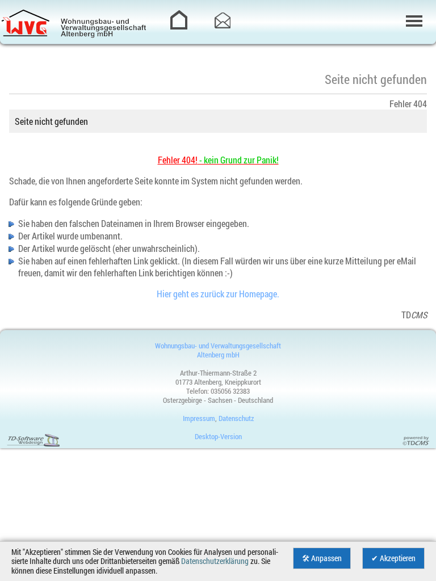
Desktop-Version (218, 436)
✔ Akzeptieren (393, 558)
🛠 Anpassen (322, 558)
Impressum (199, 418)
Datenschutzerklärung (215, 561)
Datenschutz (236, 418)
